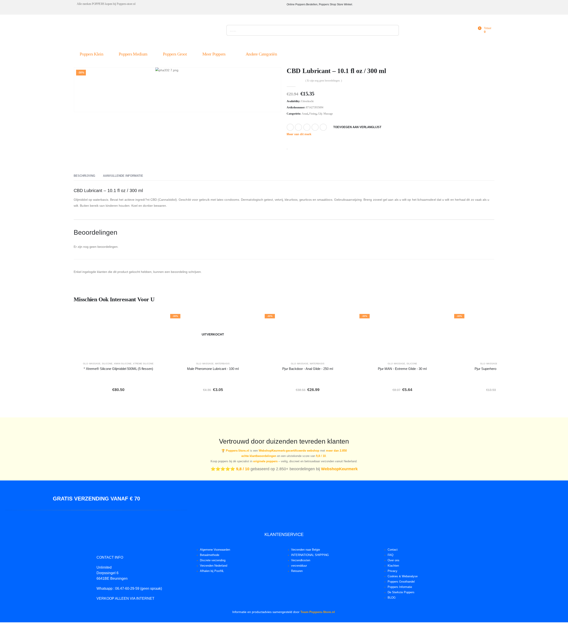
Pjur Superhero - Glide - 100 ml (497, 369)
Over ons (393, 560)
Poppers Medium (133, 54)
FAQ (390, 555)
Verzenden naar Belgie (305, 549)
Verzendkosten (300, 560)
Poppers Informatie (400, 587)
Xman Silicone (123, 363)
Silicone (107, 363)
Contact (393, 549)
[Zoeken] (393, 30)
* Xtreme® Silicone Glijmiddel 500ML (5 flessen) (118, 369)
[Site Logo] (124, 31)
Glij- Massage (325, 113)
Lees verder (216, 352)
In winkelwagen (131, 352)
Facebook (290, 127)
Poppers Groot (175, 54)
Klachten (393, 565)
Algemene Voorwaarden (215, 549)
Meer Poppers (214, 54)
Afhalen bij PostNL (212, 571)
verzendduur (299, 565)
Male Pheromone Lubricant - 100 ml (213, 369)
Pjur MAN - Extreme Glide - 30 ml (402, 369)
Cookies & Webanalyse (403, 576)
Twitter (298, 127)
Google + (315, 127)
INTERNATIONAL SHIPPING (310, 555)
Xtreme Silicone (143, 363)
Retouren (297, 571)
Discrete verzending (212, 560)
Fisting (313, 113)
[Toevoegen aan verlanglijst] (156, 318)
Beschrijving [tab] (84, 175)
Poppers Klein (91, 54)
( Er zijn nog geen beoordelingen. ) (324, 80)
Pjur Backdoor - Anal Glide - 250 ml (307, 369)
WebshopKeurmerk (339, 469)
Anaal (305, 113)
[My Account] (458, 30)
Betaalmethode (209, 555)
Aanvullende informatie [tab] (123, 175)
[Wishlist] (467, 30)
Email (323, 127)
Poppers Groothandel (401, 581)
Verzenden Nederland (213, 565)
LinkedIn (306, 127)
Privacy (392, 571)
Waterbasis (222, 363)
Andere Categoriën (261, 54)
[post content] (118, 334)
